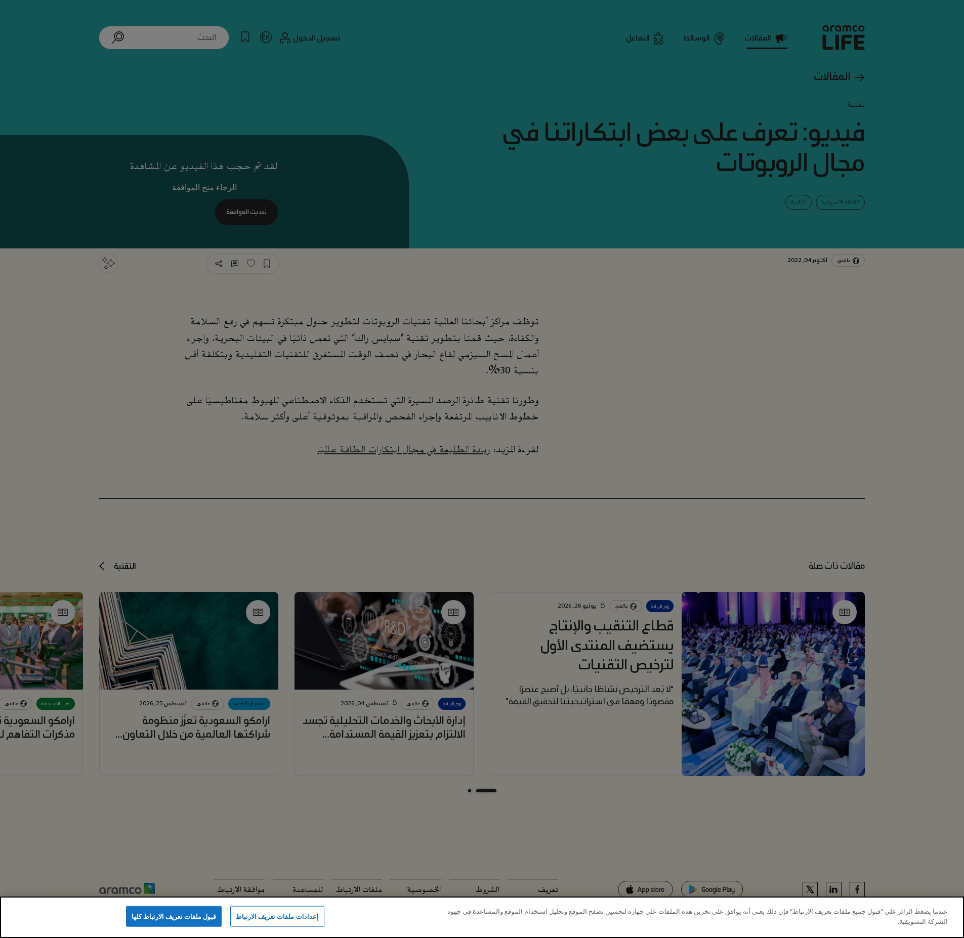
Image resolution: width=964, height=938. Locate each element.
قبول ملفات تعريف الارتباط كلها (174, 916)
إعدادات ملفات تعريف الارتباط (277, 916)
